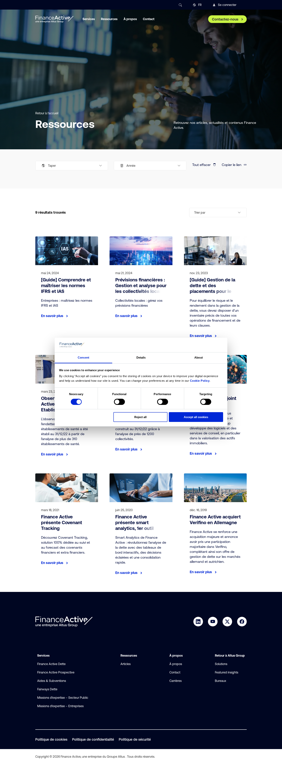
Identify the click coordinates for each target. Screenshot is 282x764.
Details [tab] (141, 357)
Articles (125, 664)
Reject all (140, 417)
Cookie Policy (200, 380)
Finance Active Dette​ (51, 664)
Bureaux (220, 680)
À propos (175, 664)
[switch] (119, 402)
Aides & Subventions (51, 680)
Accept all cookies (196, 417)
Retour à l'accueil (46, 113)
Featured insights (226, 672)
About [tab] (198, 357)
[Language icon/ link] (194, 5)
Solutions (221, 664)
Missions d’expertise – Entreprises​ (60, 706)
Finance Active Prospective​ (55, 672)
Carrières (175, 680)
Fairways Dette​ (47, 689)
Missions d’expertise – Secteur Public (62, 697)
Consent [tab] (83, 357)
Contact (174, 672)
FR (200, 5)
